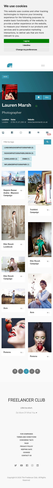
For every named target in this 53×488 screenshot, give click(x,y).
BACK (5, 77)
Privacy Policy (26, 446)
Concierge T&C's (26, 440)
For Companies (26, 434)
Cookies (26, 452)
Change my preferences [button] (26, 49)
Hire (46, 97)
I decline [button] (26, 45)
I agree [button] (26, 41)
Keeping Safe (26, 449)
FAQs (26, 443)
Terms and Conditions (26, 437)
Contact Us (27, 455)
